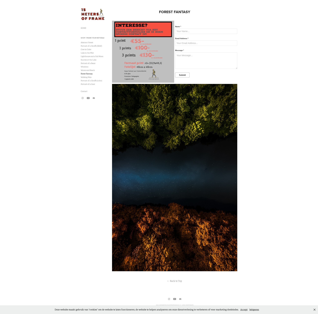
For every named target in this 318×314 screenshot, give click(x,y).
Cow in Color (86, 49)
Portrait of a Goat (88, 84)
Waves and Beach (88, 70)
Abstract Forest (87, 42)
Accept (244, 309)
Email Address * (181, 38)
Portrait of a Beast (88, 63)
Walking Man (86, 77)
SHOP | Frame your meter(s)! (92, 38)
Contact (84, 91)
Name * (178, 26)
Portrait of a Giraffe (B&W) (91, 46)
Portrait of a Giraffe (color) (91, 81)
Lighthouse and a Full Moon (92, 56)
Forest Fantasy (87, 74)
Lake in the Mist (87, 53)
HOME (83, 28)
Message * (179, 50)
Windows (84, 67)
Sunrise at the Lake (88, 60)
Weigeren (254, 309)
